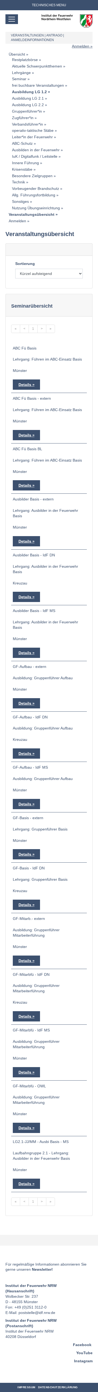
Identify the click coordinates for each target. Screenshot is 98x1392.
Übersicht (17, 54)
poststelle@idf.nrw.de (37, 1312)
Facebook (82, 1345)
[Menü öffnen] (11, 19)
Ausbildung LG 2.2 (28, 105)
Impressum (26, 1387)
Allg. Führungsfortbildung (33, 195)
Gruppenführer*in (27, 111)
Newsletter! (42, 1269)
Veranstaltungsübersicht (31, 214)
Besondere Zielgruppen (32, 176)
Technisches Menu (49, 5)
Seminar (19, 79)
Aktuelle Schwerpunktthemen (37, 66)
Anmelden (80, 46)
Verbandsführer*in (27, 124)
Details (25, 384)
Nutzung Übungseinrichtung (36, 208)
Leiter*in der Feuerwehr (32, 137)
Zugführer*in (22, 118)
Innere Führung (25, 163)
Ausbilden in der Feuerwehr (36, 150)
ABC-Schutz (22, 143)
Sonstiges (20, 201)
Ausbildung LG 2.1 (28, 98)
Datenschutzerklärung (58, 1387)
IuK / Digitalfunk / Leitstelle (34, 156)
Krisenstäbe (22, 169)
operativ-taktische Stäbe (33, 130)
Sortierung (25, 263)
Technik (18, 182)
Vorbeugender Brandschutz (35, 188)
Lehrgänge (21, 72)
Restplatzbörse (25, 60)
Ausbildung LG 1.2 (29, 92)
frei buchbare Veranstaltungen (38, 85)
